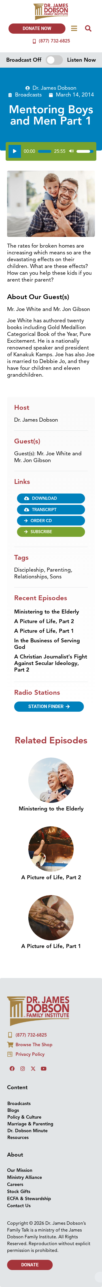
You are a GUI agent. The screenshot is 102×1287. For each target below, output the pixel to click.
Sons (55, 576)
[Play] (14, 151)
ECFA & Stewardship (29, 1199)
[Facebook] (12, 1068)
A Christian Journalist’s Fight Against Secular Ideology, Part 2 (50, 663)
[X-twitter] (33, 1068)
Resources (18, 1137)
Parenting (59, 570)
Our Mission (19, 1170)
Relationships (30, 576)
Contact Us (19, 1206)
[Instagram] (23, 1068)
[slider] (44, 151)
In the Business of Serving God (47, 644)
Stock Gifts (18, 1191)
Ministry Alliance (24, 1177)
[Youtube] (44, 1068)
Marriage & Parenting (30, 1124)
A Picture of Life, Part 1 (44, 631)
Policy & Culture (24, 1117)
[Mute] (71, 151)
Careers (15, 1184)
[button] (51, 509)
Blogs (13, 1110)
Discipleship (29, 570)
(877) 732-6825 (54, 41)
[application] (51, 151)
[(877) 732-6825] (34, 41)
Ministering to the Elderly (46, 611)
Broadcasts (28, 94)
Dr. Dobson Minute (27, 1131)
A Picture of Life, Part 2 (44, 621)
